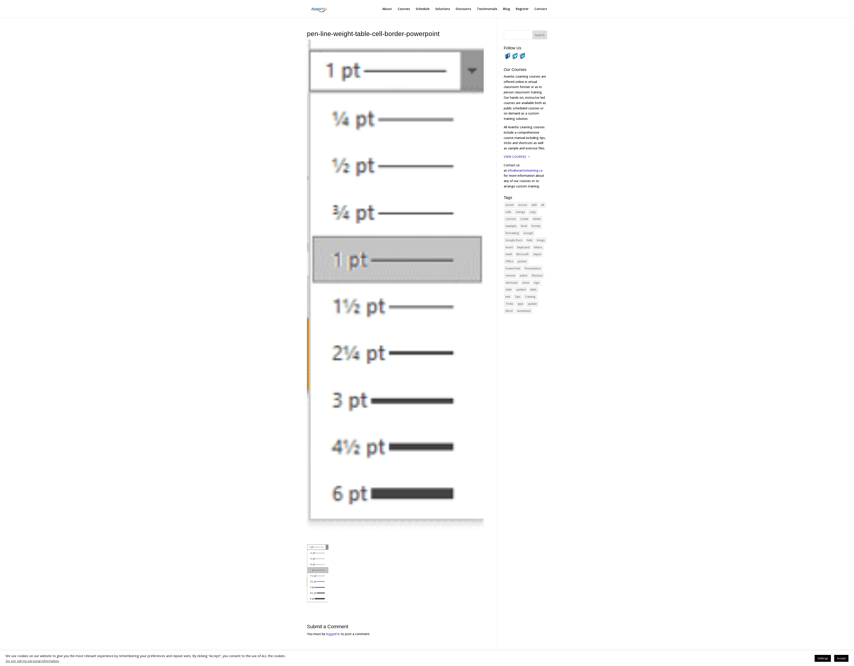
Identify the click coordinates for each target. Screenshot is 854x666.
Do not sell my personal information (32, 661)
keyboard (523, 247)
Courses (404, 9)
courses (511, 219)
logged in (333, 634)
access (522, 205)
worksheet (524, 311)
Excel (524, 226)
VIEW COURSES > (517, 156)
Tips (517, 297)
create (524, 219)
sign (536, 283)
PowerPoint (513, 268)
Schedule (422, 9)
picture (522, 261)
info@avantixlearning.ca (525, 170)
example (511, 226)
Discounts (463, 9)
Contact (540, 9)
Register (522, 9)
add (534, 205)
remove (510, 275)
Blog (506, 9)
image (541, 240)
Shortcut (537, 275)
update (532, 304)
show (525, 283)
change (520, 212)
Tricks (509, 304)
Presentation (533, 268)
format (536, 226)
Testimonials (487, 9)
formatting (512, 233)
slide (509, 289)
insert (509, 247)
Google (528, 233)
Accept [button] (841, 658)
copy (533, 212)
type (520, 304)
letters (538, 247)
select (523, 275)
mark (509, 254)
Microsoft (522, 254)
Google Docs (514, 240)
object (537, 254)
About (387, 9)
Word (509, 311)
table (533, 289)
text (508, 297)
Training (530, 297)
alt (542, 205)
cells (508, 212)
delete (537, 219)
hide (529, 240)
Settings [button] (822, 658)
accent (510, 205)
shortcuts (512, 283)
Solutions (442, 9)
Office (509, 261)
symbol (521, 289)
